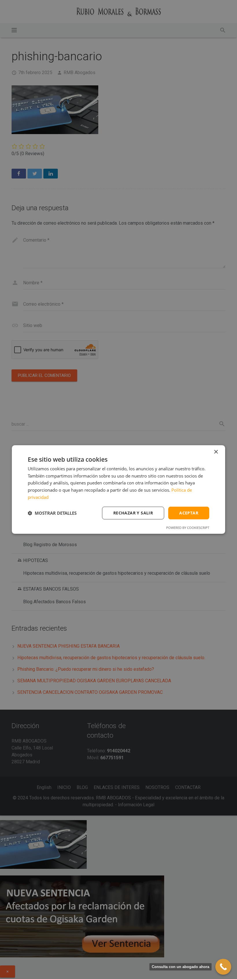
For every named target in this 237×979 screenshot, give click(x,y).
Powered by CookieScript (187, 527)
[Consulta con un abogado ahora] (223, 967)
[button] (52, 513)
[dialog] (118, 489)
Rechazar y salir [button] (133, 513)
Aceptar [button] (188, 513)
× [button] (216, 452)
